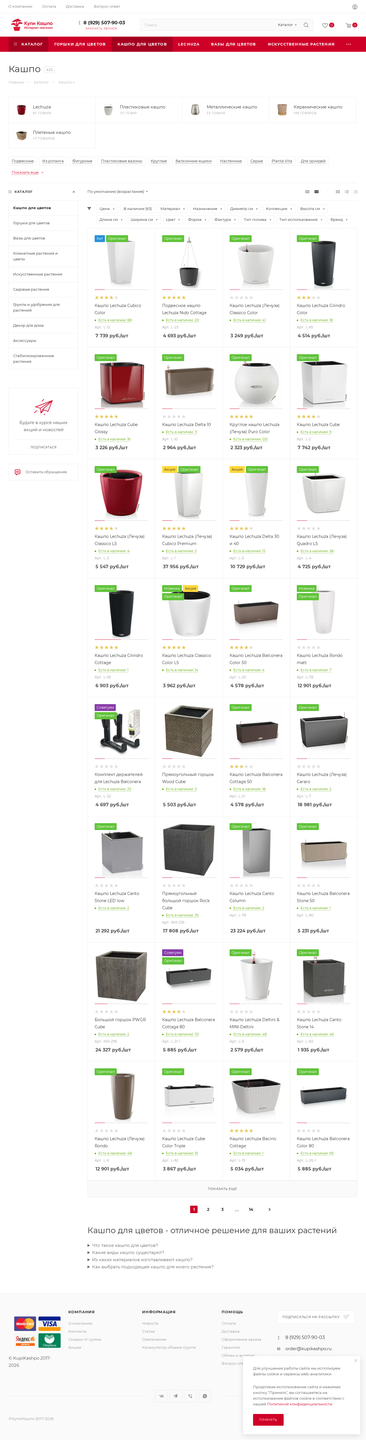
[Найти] (306, 25)
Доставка (231, 1331)
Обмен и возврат (238, 1355)
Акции (74, 1347)
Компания (81, 1312)
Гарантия (231, 1347)
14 (251, 1209)
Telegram (176, 1396)
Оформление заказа (241, 1339)
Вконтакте (161, 1396)
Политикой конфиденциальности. (300, 1404)
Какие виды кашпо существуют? (128, 1252)
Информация (159, 1312)
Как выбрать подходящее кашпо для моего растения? (153, 1266)
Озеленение (154, 1339)
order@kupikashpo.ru (308, 1348)
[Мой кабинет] (354, 7)
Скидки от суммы (84, 1339)
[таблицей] (355, 191)
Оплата (229, 1323)
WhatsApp (205, 1396)
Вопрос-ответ (235, 1363)
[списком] (347, 191)
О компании (80, 1323)
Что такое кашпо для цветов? (125, 1245)
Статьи (148, 1331)
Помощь (232, 1312)
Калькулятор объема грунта (169, 1347)
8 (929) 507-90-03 (104, 22)
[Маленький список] (307, 191)
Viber (190, 1396)
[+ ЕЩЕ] (349, 44)
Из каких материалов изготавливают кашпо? (142, 1259)
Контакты (77, 1331)
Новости (150, 1323)
